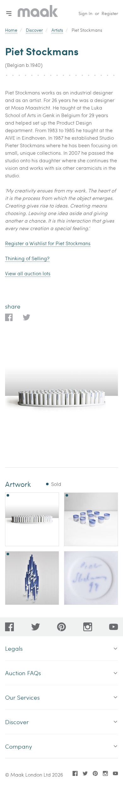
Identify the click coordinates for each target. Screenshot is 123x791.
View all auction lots (27, 273)
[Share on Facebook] (9, 317)
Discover (34, 30)
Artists (57, 30)
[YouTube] (113, 626)
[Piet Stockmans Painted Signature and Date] (91, 578)
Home (11, 30)
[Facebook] (9, 626)
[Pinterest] (61, 626)
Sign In (85, 13)
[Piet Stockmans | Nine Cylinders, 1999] (91, 519)
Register (110, 13)
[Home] (38, 13)
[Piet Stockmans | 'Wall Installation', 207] (32, 578)
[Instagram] (87, 626)
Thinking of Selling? (27, 258)
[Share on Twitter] (26, 317)
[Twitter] (35, 626)
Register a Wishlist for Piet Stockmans (48, 243)
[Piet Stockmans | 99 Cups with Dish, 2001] (32, 519)
